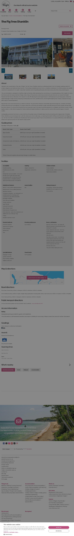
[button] (25, 532)
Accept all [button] (58, 527)
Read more (6, 531)
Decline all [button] (59, 531)
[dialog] (37, 529)
